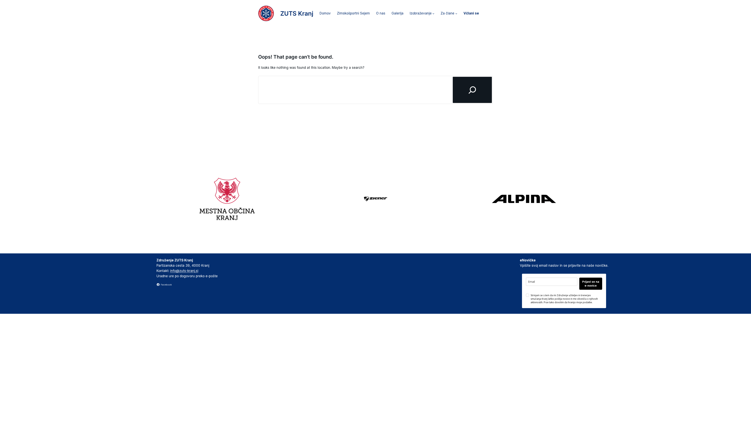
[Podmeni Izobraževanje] (433, 13)
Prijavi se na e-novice (590, 283)
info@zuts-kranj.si (184, 271)
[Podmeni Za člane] (456, 13)
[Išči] (472, 90)
